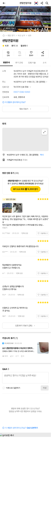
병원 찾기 (11, 35)
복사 (42, 155)
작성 (44, 382)
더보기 (44, 222)
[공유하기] (42, 3)
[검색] (47, 3)
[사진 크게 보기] (25, 19)
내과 (29, 35)
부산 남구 (21, 35)
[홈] (3, 35)
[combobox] (36, 3)
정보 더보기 (23, 109)
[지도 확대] (44, 132)
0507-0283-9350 (22, 92)
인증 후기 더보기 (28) (23, 320)
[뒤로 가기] (4, 3)
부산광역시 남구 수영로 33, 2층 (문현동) (29, 82)
